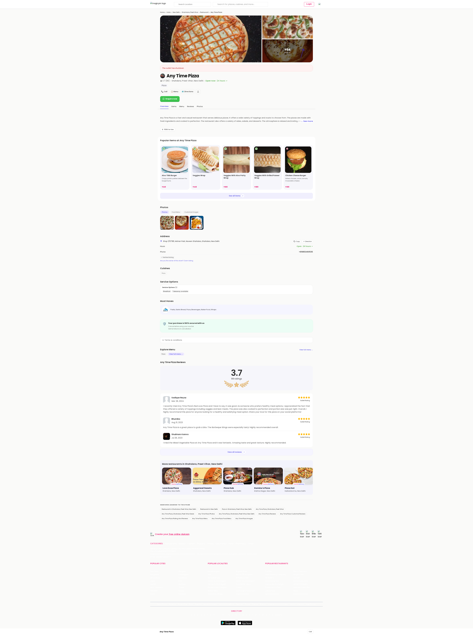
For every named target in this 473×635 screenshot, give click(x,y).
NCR (180, 581)
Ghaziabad (155, 578)
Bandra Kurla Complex (217, 587)
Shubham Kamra (179, 434)
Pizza (163, 273)
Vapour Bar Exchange (274, 584)
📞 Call (164, 91)
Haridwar (182, 594)
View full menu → (306, 350)
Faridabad (182, 578)
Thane (181, 587)
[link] (174, 167)
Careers (300, 604)
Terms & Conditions (226, 604)
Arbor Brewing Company (275, 574)
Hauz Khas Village (215, 594)
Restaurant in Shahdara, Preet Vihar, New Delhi (179, 509)
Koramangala (213, 571)
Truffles (268, 571)
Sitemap (239, 604)
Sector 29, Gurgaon (244, 574)
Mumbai (182, 584)
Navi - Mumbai (156, 587)
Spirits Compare (210, 604)
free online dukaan (179, 534)
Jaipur (152, 581)
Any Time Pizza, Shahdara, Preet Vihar (270, 509)
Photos (164, 212)
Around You (182, 604)
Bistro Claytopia (300, 571)
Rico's (295, 591)
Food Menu (176, 212)
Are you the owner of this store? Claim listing (176, 261)
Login (309, 4)
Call (310, 632)
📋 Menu (174, 91)
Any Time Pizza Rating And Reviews (175, 518)
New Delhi (176, 12)
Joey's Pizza (270, 591)
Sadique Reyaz (178, 397)
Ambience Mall (242, 578)
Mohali (153, 584)
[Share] (198, 91)
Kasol (152, 594)
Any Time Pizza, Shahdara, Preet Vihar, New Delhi (236, 514)
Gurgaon (182, 571)
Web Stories (311, 604)
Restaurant (204, 12)
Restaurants (171, 543)
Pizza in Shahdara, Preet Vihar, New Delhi (237, 509)
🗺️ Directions (187, 91)
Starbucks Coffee (272, 587)
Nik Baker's (269, 578)
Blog (191, 604)
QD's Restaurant (272, 594)
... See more (307, 121)
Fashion (191, 543)
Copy (298, 241)
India (169, 12)
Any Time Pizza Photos (206, 514)
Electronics (221, 543)
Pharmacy (241, 543)
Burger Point (298, 574)
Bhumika (175, 419)
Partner (255, 604)
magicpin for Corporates (278, 604)
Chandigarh (183, 574)
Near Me (198, 604)
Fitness (210, 543)
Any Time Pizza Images (244, 518)
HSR (209, 574)
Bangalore (154, 574)
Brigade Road (241, 571)
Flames (296, 578)
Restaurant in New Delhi (209, 509)
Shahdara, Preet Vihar (190, 12)
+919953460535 (306, 252)
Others (278, 615)
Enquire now (171, 99)
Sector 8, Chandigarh (217, 581)
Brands (263, 604)
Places (247, 604)
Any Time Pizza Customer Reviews (292, 514)
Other (250, 543)
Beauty (182, 543)
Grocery (201, 543)
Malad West (213, 591)
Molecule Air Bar (272, 581)
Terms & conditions (173, 340)
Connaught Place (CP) (245, 591)
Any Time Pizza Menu (200, 518)
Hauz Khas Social (300, 594)
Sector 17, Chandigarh (245, 581)
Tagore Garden (242, 594)
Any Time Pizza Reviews (267, 514)
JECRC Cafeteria (300, 584)
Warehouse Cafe (300, 581)
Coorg (181, 591)
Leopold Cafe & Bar (301, 587)
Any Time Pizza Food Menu (221, 518)
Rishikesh (154, 591)
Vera (292, 604)
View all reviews (235, 452)
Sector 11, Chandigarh (217, 584)
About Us (172, 604)
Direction (308, 241)
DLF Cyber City (214, 578)
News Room (162, 604)
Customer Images (191, 212)
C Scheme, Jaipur (243, 584)
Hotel (231, 543)
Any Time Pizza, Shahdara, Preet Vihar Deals (178, 514)
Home (162, 12)
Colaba (239, 587)
